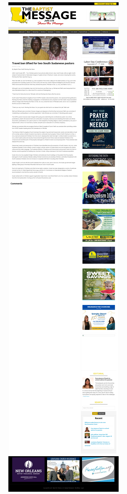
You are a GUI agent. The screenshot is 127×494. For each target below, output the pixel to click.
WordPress (77, 488)
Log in (82, 488)
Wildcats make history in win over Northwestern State (95, 423)
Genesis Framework (69, 488)
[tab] (95, 413)
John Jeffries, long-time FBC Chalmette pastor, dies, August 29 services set (101, 436)
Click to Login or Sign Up (105, 4)
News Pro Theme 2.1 (58, 488)
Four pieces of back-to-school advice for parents (103, 379)
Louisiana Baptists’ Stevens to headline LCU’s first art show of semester (97, 443)
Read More (86, 396)
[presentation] (95, 413)
